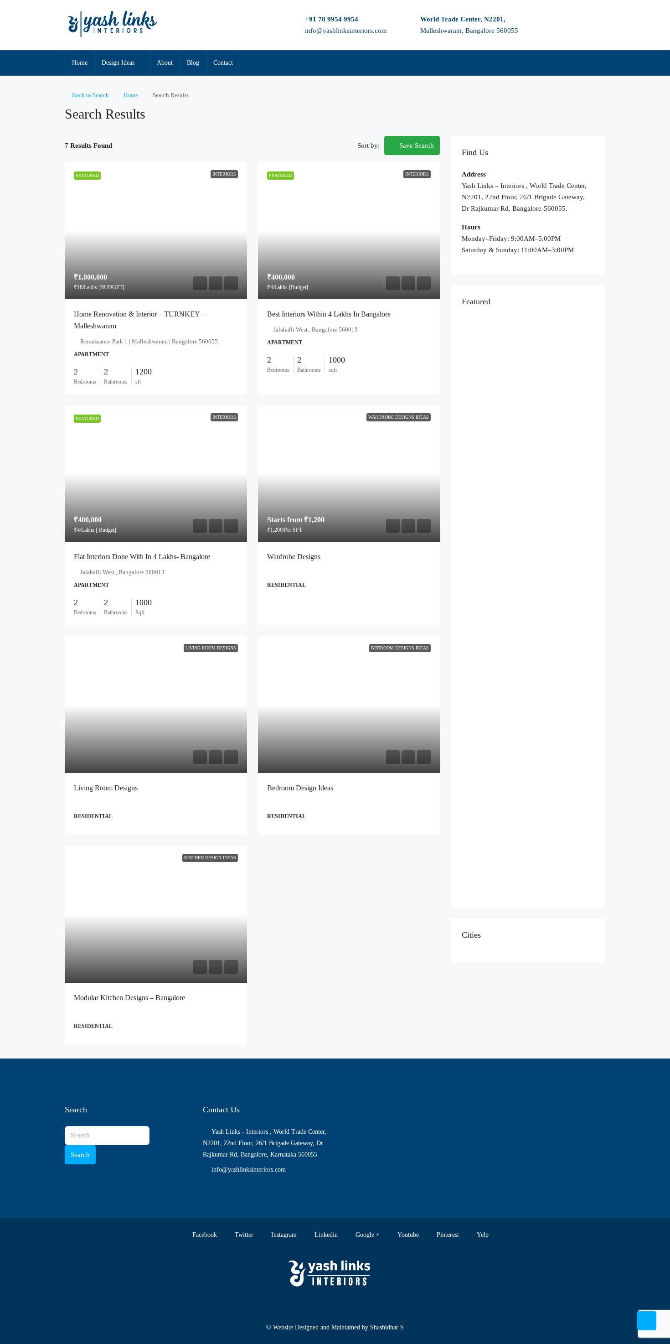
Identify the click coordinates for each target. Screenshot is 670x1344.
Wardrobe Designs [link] (293, 556)
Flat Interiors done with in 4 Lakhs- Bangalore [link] (142, 556)
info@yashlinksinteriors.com (346, 30)
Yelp (482, 1234)
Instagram (283, 1234)
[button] (589, 111)
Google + (367, 1234)
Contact (223, 62)
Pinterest (447, 1234)
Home (80, 62)
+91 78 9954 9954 (331, 19)
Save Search (415, 145)
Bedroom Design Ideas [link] (300, 788)
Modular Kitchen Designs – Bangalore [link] (129, 998)
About (165, 62)
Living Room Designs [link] (106, 788)
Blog (193, 62)
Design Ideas (118, 62)
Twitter (243, 1234)
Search (80, 1154)
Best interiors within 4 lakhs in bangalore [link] (329, 314)
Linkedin (325, 1234)
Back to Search (90, 95)
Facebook (204, 1234)
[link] (156, 230)
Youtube (407, 1234)
